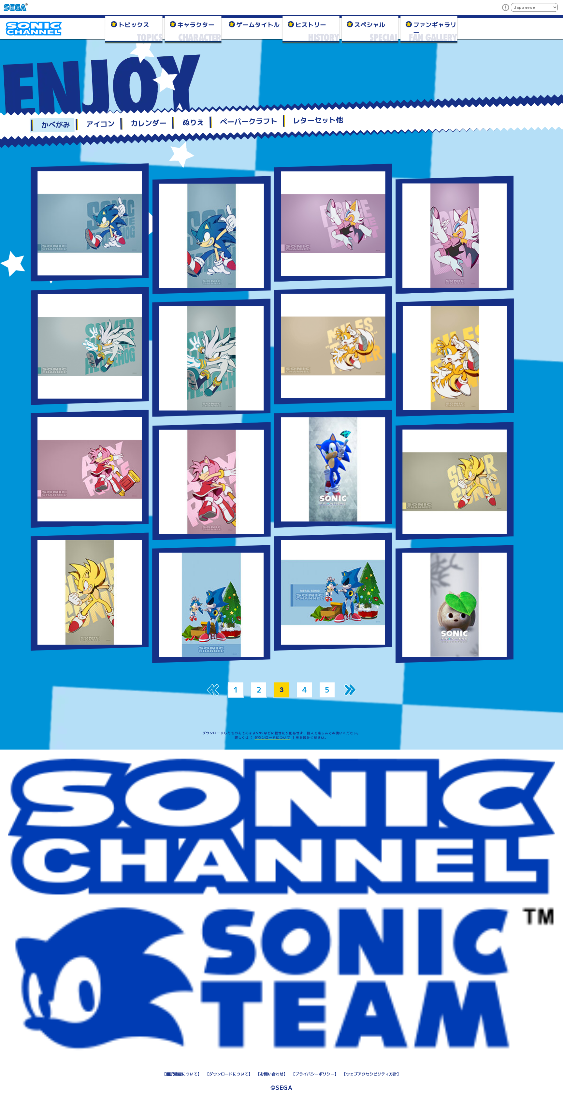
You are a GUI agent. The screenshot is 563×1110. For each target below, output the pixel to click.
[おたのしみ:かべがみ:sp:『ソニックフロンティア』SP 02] (454, 604)
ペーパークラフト (248, 121)
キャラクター (195, 24)
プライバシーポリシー (314, 1074)
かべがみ (55, 125)
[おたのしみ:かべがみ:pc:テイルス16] (333, 346)
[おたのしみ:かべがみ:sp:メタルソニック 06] (211, 604)
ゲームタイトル (258, 24)
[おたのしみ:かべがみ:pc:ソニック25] (89, 223)
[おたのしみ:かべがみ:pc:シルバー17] (90, 345)
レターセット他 (318, 120)
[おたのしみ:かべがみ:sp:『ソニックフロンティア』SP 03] (333, 469)
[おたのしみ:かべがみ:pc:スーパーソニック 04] (454, 481)
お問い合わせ (271, 1074)
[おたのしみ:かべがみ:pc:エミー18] (90, 469)
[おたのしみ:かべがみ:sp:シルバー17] (211, 358)
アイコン (100, 124)
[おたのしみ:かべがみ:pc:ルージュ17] (333, 222)
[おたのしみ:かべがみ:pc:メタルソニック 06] (333, 591)
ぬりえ (193, 122)
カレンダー (148, 123)
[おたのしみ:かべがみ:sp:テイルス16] (454, 358)
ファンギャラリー (434, 28)
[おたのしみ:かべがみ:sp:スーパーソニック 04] (90, 591)
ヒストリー (310, 24)
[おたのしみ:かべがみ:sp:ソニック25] (211, 235)
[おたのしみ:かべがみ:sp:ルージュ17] (455, 234)
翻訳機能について (181, 1074)
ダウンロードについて (272, 737)
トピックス (133, 24)
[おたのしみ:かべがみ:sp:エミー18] (211, 481)
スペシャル (369, 24)
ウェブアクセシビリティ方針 (371, 1074)
